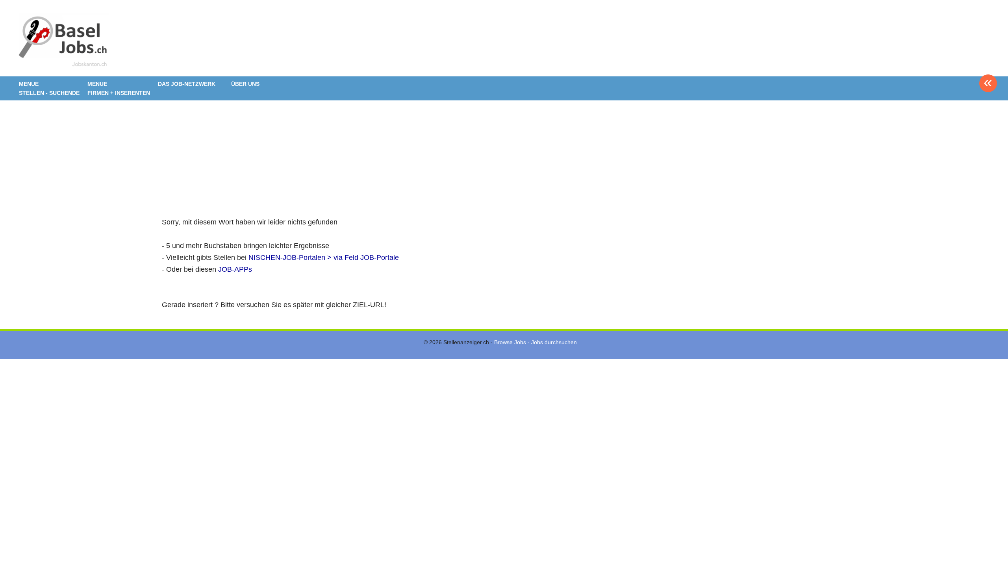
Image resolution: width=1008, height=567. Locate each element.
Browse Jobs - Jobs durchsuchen (535, 342)
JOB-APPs (235, 269)
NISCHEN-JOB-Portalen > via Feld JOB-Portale (323, 257)
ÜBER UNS (245, 84)
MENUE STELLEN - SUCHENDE (49, 88)
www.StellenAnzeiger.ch (62, 40)
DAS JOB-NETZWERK (186, 84)
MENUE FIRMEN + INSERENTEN (118, 88)
